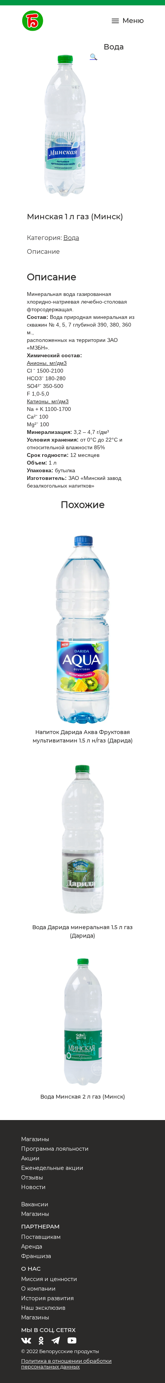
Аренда (31, 1246)
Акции (30, 1158)
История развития (47, 1298)
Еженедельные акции (52, 1168)
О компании (38, 1288)
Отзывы (32, 1177)
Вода (71, 237)
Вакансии (34, 1204)
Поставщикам (41, 1237)
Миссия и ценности (49, 1279)
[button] (93, 57)
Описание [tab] (43, 251)
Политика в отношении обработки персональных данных (66, 1364)
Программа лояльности (55, 1148)
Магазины (35, 1139)
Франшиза (36, 1256)
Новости (33, 1187)
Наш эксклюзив (43, 1307)
